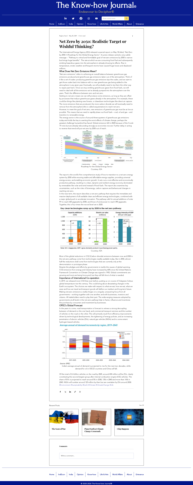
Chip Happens (123, 429)
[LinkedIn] (65, 18)
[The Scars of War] (63, 417)
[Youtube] (96, 18)
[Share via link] (75, 392)
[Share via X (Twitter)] (65, 392)
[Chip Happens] (129, 417)
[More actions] (132, 36)
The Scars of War (59, 429)
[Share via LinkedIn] (70, 392)
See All (141, 405)
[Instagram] (88, 18)
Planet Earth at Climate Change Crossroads (94, 430)
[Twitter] (73, 18)
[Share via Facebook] (60, 392)
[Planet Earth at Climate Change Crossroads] (96, 417)
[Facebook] (81, 18)
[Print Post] (80, 392)
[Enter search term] (126, 18)
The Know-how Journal (95, 5)
